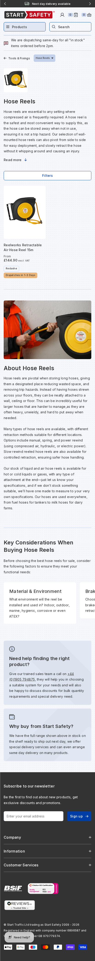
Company (12, 837)
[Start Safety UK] (29, 14)
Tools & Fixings (19, 58)
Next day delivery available (51, 4)
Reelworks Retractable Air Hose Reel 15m (23, 247)
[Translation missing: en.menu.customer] (62, 15)
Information (14, 851)
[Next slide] (90, 3)
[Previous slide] (5, 3)
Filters (47, 175)
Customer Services (21, 865)
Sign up (76, 816)
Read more (12, 160)
